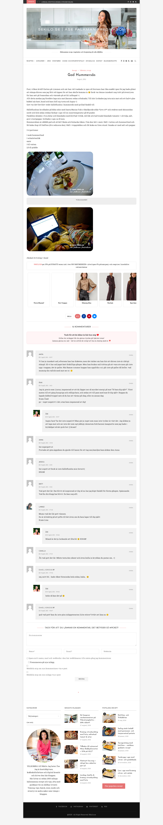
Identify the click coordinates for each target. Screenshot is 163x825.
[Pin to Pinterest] (89, 316)
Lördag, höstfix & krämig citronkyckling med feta (61, 2)
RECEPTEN (30, 61)
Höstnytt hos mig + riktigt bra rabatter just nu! (88, 763)
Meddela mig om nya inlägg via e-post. (44, 675)
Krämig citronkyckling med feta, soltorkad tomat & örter (89, 734)
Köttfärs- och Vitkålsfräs (123, 716)
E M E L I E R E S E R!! (46, 570)
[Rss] (135, 2)
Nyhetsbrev (56, 61)
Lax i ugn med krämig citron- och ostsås (127, 772)
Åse (46, 414)
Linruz (41, 507)
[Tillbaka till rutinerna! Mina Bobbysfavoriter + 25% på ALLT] (71, 749)
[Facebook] (128, 2)
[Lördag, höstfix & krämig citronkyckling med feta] (71, 778)
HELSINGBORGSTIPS (110, 61)
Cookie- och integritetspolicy (73, 61)
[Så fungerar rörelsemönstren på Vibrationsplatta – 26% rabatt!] (71, 718)
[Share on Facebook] (84, 316)
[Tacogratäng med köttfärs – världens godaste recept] (109, 746)
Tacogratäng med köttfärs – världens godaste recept (126, 745)
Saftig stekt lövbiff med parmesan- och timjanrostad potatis (126, 731)
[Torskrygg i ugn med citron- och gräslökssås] (109, 760)
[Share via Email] (94, 316)
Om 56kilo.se (90, 61)
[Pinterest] (133, 2)
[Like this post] (78, 316)
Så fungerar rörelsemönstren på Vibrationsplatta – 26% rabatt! (88, 719)
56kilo (44, 766)
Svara (131, 355)
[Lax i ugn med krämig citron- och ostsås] (109, 773)
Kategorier (40, 61)
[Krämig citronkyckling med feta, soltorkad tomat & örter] (71, 735)
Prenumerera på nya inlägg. (42, 662)
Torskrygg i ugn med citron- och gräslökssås (127, 758)
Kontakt (99, 61)
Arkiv (49, 61)
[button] (37, 2)
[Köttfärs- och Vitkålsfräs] (109, 718)
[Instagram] (130, 2)
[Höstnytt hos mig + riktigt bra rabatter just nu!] (71, 764)
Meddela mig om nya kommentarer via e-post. (47, 668)
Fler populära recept (114, 786)
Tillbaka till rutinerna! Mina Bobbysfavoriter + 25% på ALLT (89, 749)
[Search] (135, 61)
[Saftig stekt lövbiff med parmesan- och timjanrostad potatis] (109, 731)
